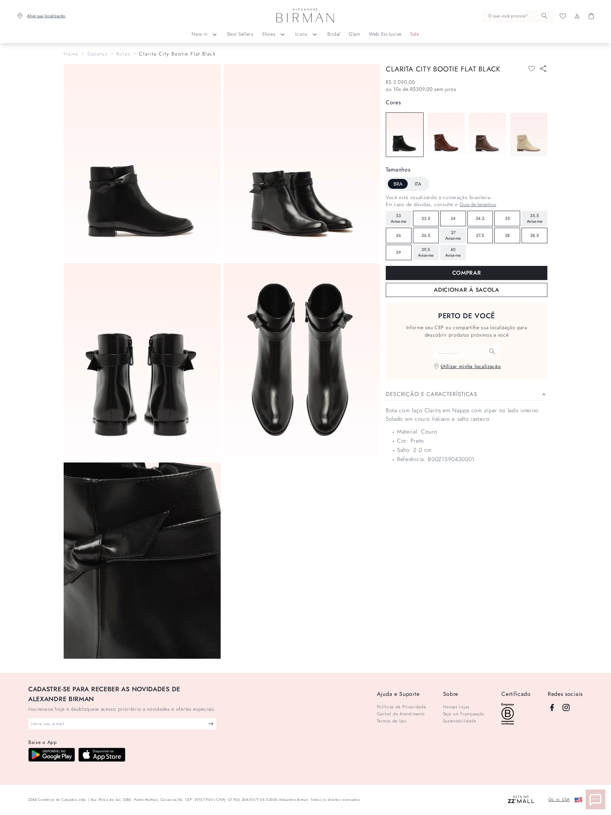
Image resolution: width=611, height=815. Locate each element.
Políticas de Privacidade (401, 707)
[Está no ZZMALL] (521, 799)
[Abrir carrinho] (591, 16)
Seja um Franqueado (464, 714)
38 (507, 235)
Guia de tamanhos (478, 204)
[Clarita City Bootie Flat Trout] (487, 135)
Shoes (269, 33)
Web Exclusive (385, 33)
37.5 (480, 235)
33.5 (425, 218)
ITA (418, 183)
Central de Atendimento (401, 714)
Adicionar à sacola (466, 290)
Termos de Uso (392, 721)
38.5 (534, 235)
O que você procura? (508, 16)
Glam (354, 33)
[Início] (305, 15)
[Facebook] (552, 707)
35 (507, 218)
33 (398, 219)
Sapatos (97, 53)
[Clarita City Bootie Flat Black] (404, 135)
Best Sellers (240, 33)
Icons (301, 33)
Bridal (333, 33)
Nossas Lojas (456, 707)
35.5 (534, 219)
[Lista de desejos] (563, 16)
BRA (398, 183)
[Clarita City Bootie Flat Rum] (446, 135)
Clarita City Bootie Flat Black (177, 53)
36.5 (425, 235)
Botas (123, 53)
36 (398, 235)
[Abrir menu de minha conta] (577, 16)
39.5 (425, 252)
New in (200, 33)
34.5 (480, 218)
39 (398, 252)
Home (71, 53)
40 (453, 252)
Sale (414, 33)
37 (453, 235)
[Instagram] (566, 707)
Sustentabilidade (459, 721)
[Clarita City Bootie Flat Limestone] (528, 135)
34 (452, 218)
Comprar (466, 273)
